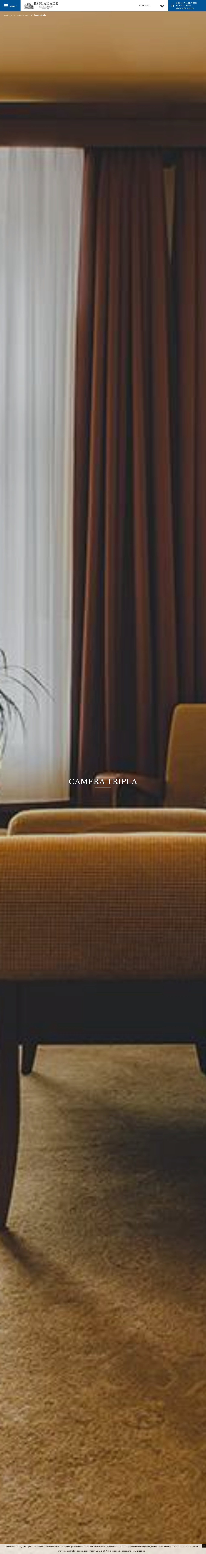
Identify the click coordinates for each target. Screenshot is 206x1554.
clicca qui (141, 1551)
